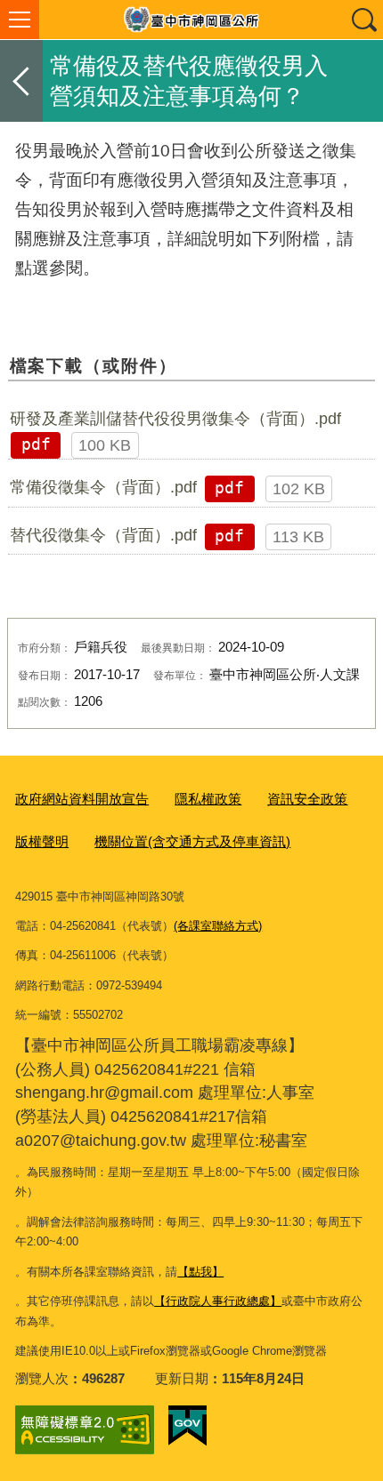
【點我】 (200, 1271)
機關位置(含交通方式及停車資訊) (192, 841)
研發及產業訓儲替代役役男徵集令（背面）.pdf (175, 419)
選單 (19, 19)
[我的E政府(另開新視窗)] (187, 1425)
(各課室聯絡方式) (218, 926)
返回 (21, 81)
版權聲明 (42, 841)
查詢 (363, 19)
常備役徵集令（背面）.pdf (103, 487)
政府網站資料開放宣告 (82, 798)
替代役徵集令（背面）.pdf (103, 535)
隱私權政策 (208, 798)
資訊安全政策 (307, 798)
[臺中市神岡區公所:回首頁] (191, 20)
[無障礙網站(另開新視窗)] (84, 1429)
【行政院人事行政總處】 (217, 1301)
